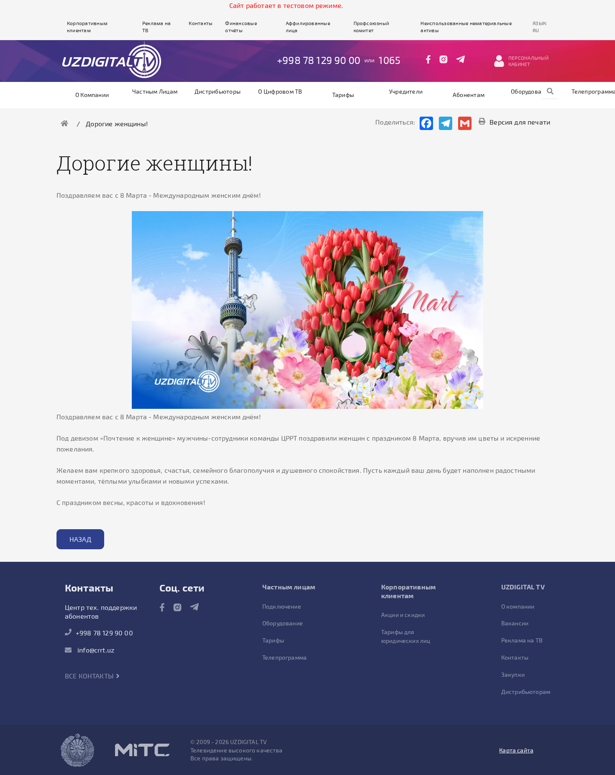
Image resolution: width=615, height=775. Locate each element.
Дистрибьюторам (525, 691)
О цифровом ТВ (280, 91)
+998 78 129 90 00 (318, 60)
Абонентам (468, 94)
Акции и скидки (403, 614)
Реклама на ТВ (156, 26)
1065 (389, 60)
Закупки (513, 674)
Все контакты (90, 676)
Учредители (406, 91)
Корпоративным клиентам (87, 26)
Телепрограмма (284, 657)
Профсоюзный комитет (372, 26)
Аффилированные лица (308, 26)
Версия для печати (519, 122)
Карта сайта (516, 750)
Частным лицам (154, 91)
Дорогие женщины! (117, 123)
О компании (92, 94)
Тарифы (343, 94)
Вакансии (514, 623)
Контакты (201, 23)
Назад (80, 539)
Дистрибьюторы (218, 91)
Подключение (281, 606)
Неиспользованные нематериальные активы (465, 26)
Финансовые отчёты (240, 26)
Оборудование (531, 91)
